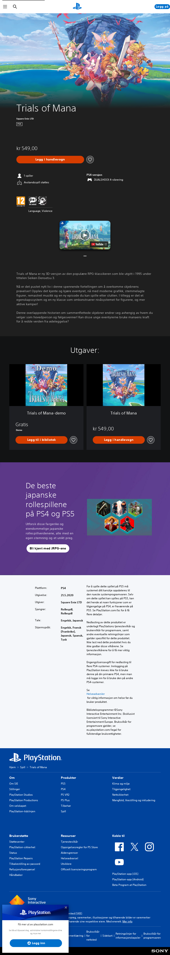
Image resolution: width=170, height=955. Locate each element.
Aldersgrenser (69, 853)
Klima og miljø (120, 783)
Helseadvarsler (96, 694)
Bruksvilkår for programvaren (152, 935)
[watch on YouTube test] (99, 244)
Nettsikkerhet (120, 795)
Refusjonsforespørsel (22, 869)
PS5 (63, 783)
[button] (85, 235)
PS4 (63, 789)
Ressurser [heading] (68, 836)
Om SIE (13, 783)
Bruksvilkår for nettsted (92, 935)
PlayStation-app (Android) (128, 879)
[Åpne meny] (5, 6)
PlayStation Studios (21, 795)
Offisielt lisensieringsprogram (79, 869)
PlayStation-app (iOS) (125, 874)
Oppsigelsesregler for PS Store (79, 847)
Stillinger (14, 789)
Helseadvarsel (69, 858)
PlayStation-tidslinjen (22, 811)
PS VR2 (65, 795)
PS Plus (65, 800)
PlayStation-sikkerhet (22, 847)
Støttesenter (16, 842)
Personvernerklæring (70, 935)
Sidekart (107, 935)
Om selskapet (17, 806)
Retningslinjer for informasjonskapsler (128, 935)
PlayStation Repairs (21, 858)
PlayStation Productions (23, 800)
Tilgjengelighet (121, 789)
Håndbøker (16, 875)
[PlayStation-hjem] (77, 7)
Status (13, 853)
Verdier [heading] (118, 778)
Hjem (12, 767)
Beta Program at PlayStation (129, 885)
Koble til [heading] (118, 836)
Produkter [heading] (68, 778)
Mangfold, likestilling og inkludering (133, 800)
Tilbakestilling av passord (24, 864)
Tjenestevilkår (69, 842)
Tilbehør (66, 806)
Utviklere (66, 864)
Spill (22, 767)
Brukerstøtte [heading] (18, 836)
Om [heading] (12, 778)
